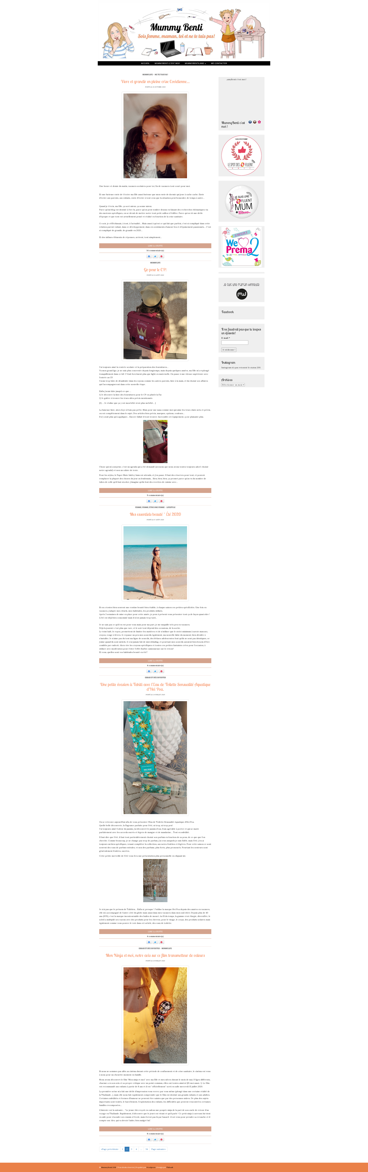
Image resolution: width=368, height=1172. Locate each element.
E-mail (225, 338)
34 (147, 1149)
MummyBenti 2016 (109, 1167)
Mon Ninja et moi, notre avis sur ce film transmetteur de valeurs (155, 955)
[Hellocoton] (259, 121)
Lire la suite (155, 245)
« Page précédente (109, 1149)
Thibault (169, 1167)
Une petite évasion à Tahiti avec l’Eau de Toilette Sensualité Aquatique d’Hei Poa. (155, 687)
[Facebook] (250, 121)
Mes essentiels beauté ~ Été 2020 (155, 514)
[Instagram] (254, 121)
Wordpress (151, 1167)
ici (184, 856)
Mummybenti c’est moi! (167, 63)
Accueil (145, 63)
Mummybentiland (195, 63)
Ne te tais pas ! (161, 75)
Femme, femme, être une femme (149, 507)
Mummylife (147, 75)
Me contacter (219, 63)
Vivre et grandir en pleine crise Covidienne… (155, 81)
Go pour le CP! (155, 269)
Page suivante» (158, 1149)
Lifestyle (170, 507)
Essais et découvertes (155, 677)
